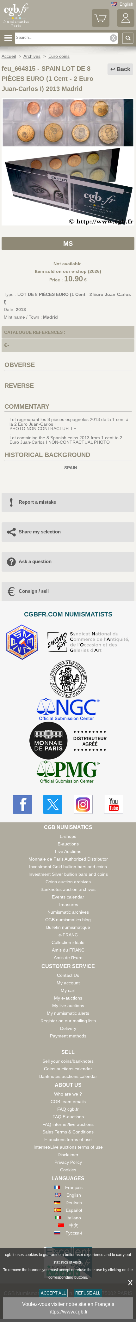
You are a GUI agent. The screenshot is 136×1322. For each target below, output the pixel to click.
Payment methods (68, 1035)
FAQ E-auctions (68, 1116)
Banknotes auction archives (68, 889)
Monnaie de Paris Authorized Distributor (68, 859)
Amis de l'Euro (68, 957)
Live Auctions (68, 851)
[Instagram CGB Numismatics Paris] (83, 804)
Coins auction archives (68, 881)
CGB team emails (68, 1101)
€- (6, 345)
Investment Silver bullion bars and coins (68, 874)
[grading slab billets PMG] (68, 772)
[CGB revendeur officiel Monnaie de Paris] (68, 741)
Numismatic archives (68, 912)
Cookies (68, 1169)
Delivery (68, 1028)
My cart (68, 990)
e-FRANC (68, 934)
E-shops (68, 836)
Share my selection (40, 531)
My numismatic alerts (68, 1013)
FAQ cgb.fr (68, 1109)
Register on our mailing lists (68, 1020)
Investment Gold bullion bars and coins (68, 866)
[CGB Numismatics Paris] (16, 27)
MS (68, 243)
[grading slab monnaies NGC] (68, 710)
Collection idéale (68, 942)
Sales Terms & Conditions (68, 1131)
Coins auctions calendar (68, 1068)
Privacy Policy (68, 1162)
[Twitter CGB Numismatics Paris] (52, 804)
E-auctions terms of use (68, 1139)
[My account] (125, 25)
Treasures (68, 904)
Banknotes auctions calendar (68, 1076)
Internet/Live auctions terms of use (68, 1147)
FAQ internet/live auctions (68, 1124)
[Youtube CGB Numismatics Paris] (113, 804)
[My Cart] (100, 25)
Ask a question (35, 561)
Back (123, 69)
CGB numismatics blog (68, 919)
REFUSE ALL (87, 1293)
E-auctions (68, 843)
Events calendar (68, 896)
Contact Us (68, 975)
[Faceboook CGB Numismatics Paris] (22, 804)
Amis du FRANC (68, 949)
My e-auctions (68, 998)
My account (68, 982)
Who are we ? (68, 1094)
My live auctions (68, 1005)
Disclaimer (68, 1154)
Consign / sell (34, 591)
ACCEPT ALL (53, 1293)
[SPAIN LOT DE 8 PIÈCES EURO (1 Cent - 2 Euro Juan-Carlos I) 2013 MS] (68, 223)
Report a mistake (37, 502)
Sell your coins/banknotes (68, 1061)
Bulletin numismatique (68, 927)
